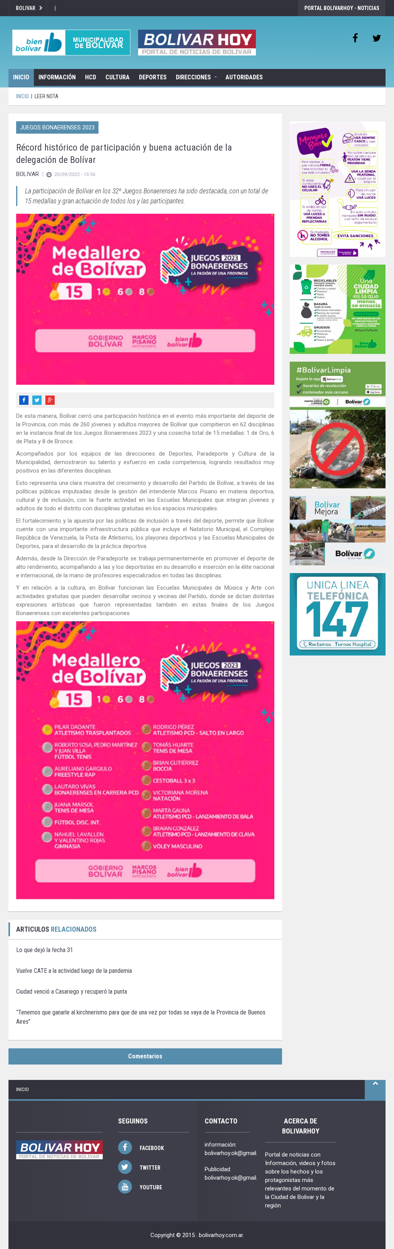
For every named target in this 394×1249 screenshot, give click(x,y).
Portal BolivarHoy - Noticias (341, 8)
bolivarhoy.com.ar (221, 1235)
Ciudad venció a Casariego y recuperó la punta (71, 991)
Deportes (153, 77)
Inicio (21, 77)
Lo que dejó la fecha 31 (44, 950)
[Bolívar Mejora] (338, 530)
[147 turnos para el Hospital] (338, 614)
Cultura (117, 77)
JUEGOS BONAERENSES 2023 (57, 127)
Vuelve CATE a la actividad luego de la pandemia (74, 970)
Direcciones (193, 77)
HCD (90, 77)
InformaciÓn (57, 77)
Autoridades (244, 77)
